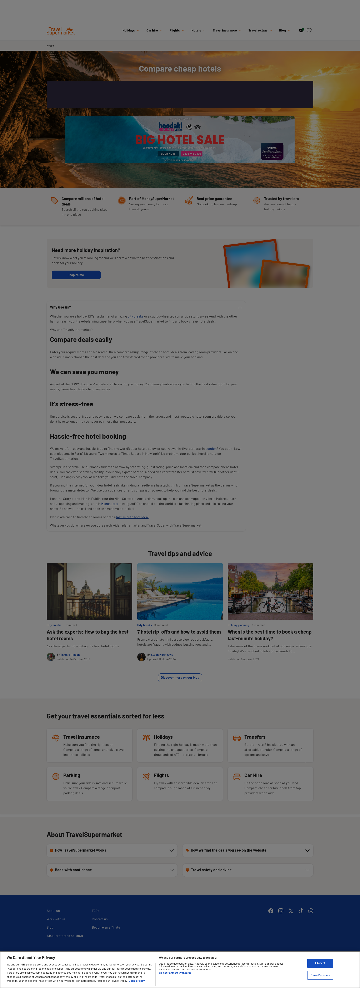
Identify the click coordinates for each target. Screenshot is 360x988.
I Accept (320, 963)
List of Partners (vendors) (175, 973)
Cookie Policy (137, 981)
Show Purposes (320, 975)
